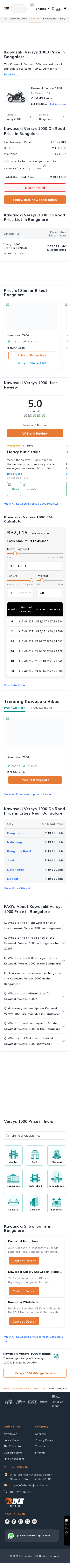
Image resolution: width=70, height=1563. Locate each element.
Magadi (12, 878)
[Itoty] (32, 1402)
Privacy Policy (44, 1440)
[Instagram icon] (20, 1521)
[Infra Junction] (44, 1401)
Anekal (12, 860)
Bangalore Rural (19, 851)
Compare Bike (13, 1452)
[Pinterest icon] (13, 1521)
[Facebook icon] (7, 1521)
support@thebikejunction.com (30, 1485)
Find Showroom (14, 1458)
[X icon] (27, 1521)
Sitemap (40, 1452)
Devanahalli (16, 869)
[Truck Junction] (21, 1402)
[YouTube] (34, 1521)
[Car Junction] (58, 1401)
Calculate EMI (13, 685)
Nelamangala (16, 842)
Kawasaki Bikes (21, 1388)
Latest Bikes (12, 1440)
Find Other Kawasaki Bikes (35, 200)
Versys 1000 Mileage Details (35, 1373)
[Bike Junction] (6, 8)
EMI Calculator (58, 104)
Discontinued (35, 188)
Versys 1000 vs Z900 (32, 363)
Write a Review (35, 433)
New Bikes (11, 1433)
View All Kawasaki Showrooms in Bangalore (33, 1336)
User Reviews (18, 18)
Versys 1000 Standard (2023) (15, 246)
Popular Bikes (14, 708)
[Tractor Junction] (9, 1401)
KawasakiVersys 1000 (46, 88)
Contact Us (42, 1446)
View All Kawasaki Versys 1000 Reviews (31, 503)
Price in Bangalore (32, 355)
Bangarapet (16, 833)
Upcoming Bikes (40, 708)
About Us (41, 1433)
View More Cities (15, 888)
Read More (14, 473)
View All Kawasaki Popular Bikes (26, 794)
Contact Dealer (24, 1261)
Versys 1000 (39, 1388)
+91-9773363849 (21, 1492)
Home (6, 1388)
